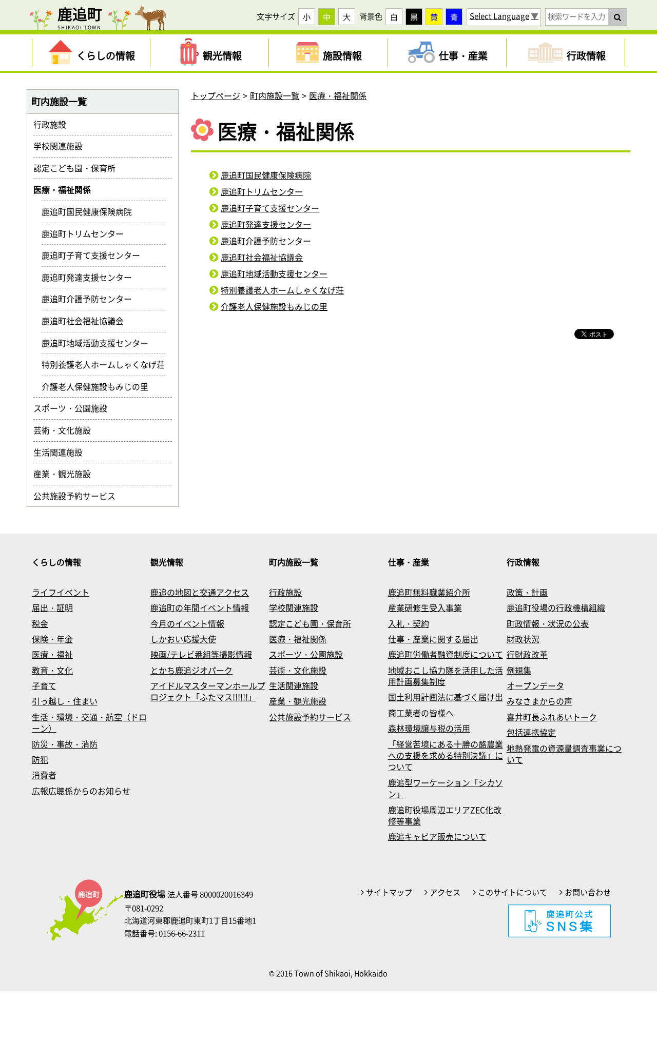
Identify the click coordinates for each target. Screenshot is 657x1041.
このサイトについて (512, 892)
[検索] (617, 17)
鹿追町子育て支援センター (270, 208)
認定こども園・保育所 (78, 168)
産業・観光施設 (66, 473)
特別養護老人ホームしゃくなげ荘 (282, 290)
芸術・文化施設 (66, 430)
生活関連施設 (62, 452)
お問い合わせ (588, 892)
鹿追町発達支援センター (266, 224)
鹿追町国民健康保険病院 (266, 175)
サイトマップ (389, 892)
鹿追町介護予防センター (266, 240)
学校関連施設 (62, 146)
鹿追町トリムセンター (262, 191)
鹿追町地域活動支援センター (274, 273)
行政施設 (54, 124)
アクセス (445, 892)
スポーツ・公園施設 (74, 408)
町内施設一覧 (274, 95)
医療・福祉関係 (337, 95)
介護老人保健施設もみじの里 (274, 306)
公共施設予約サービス (78, 495)
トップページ (215, 95)
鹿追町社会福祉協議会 (262, 257)
